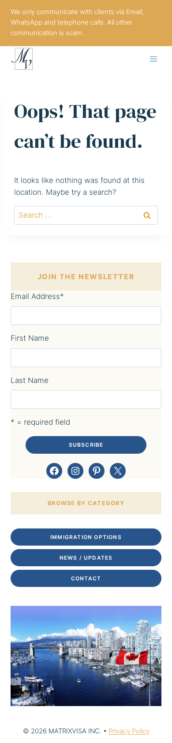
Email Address (37, 296)
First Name (30, 338)
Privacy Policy (129, 731)
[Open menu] (153, 59)
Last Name (30, 380)
